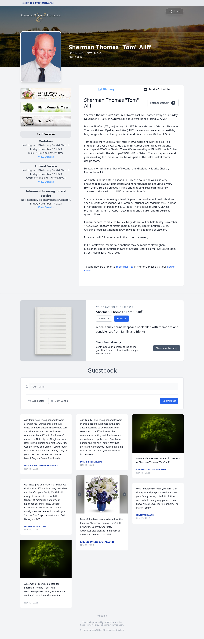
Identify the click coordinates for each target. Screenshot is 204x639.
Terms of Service (110, 625)
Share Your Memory (166, 348)
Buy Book (121, 318)
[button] (46, 559)
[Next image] (124, 494)
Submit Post (169, 400)
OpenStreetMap (105, 630)
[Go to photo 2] (103, 511)
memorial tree (124, 266)
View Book (104, 318)
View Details (46, 156)
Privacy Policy (93, 625)
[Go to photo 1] (101, 511)
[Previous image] (79, 494)
